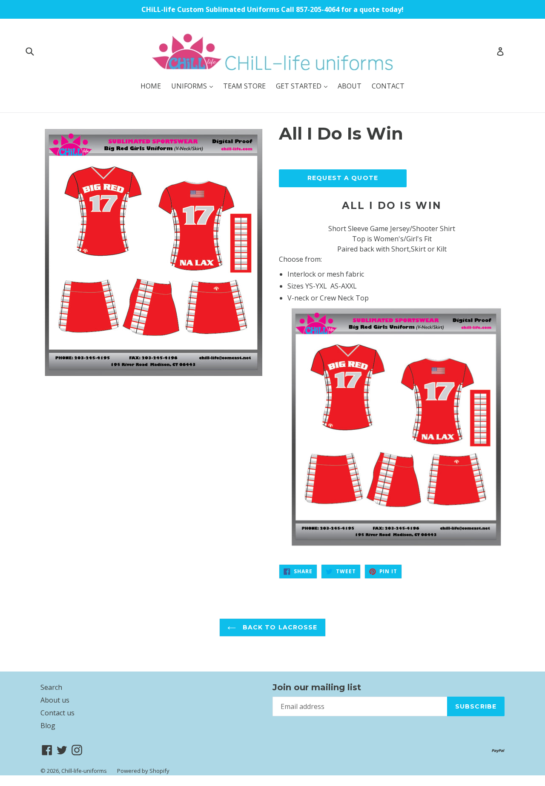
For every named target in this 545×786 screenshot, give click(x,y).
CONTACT (388, 86)
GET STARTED (304, 86)
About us (54, 700)
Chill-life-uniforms (84, 771)
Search (51, 687)
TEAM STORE (244, 86)
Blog (47, 725)
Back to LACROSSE (278, 627)
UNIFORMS (194, 86)
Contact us (57, 712)
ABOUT (349, 86)
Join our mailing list (316, 687)
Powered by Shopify (143, 771)
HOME (151, 86)
